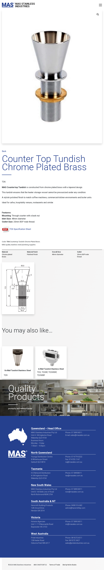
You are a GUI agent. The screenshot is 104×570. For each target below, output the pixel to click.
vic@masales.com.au (73, 524)
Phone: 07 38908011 (73, 473)
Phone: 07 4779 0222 (73, 457)
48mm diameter (57, 254)
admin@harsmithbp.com (75, 508)
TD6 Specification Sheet (20, 229)
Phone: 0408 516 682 (73, 505)
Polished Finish (32, 254)
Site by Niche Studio (69, 565)
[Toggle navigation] (100, 5)
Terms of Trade (54, 565)
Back (4, 151)
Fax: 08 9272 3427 (72, 540)
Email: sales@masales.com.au (77, 435)
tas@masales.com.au (74, 476)
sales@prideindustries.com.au (77, 543)
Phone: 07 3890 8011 (73, 432)
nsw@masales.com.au (74, 492)
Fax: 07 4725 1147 (72, 459)
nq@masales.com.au (73, 462)
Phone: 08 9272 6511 (73, 538)
